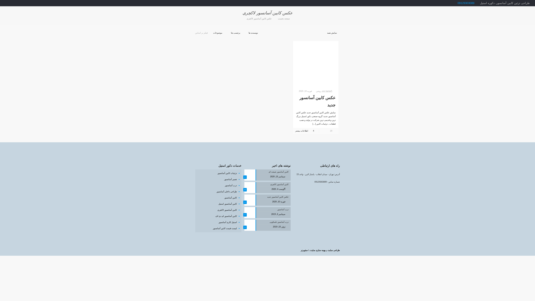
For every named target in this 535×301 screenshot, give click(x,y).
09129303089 (466, 3)
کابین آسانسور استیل (227, 204)
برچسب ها (235, 33)
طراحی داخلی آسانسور (227, 191)
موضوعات (217, 33)
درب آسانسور (231, 185)
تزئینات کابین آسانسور (227, 173)
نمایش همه (332, 33)
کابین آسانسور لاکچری (227, 210)
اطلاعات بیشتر (301, 131)
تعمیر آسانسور (230, 179)
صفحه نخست (284, 18)
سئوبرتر (304, 250)
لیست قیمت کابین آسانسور (225, 228)
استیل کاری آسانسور (228, 222)
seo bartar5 (327, 91)
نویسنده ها (253, 33)
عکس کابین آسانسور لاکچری (259, 18)
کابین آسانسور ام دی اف (226, 216)
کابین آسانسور (230, 197)
